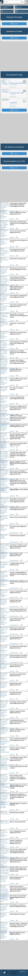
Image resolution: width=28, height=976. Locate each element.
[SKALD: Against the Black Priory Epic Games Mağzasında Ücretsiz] (5, 616)
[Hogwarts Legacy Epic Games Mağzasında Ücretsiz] (5, 716)
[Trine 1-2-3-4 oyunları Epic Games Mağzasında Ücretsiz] (5, 596)
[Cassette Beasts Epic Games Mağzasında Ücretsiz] (5, 624)
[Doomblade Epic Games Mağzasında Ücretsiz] (5, 373)
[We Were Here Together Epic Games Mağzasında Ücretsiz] (5, 633)
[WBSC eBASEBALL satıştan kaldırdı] (5, 492)
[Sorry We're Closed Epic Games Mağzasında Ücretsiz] (5, 680)
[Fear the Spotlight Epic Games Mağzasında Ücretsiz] (5, 836)
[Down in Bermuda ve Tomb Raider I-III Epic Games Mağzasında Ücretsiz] (5, 349)
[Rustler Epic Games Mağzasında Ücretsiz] (5, 530)
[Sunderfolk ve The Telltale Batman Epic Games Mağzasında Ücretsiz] (5, 358)
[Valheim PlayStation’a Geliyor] (5, 917)
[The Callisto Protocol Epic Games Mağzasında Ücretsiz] (5, 652)
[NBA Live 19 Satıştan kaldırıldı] (5, 823)
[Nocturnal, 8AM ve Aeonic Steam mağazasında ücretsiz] (5, 384)
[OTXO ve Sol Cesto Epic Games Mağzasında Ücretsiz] (5, 236)
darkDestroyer (15, 533)
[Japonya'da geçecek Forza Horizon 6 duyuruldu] (5, 881)
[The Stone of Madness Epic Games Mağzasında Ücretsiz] (5, 402)
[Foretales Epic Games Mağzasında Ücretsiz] (5, 244)
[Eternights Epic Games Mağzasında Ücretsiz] (5, 696)
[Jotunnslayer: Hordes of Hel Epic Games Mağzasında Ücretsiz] (5, 707)
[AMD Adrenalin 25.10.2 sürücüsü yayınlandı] (5, 807)
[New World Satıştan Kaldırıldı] (5, 538)
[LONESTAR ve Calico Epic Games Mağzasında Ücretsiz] (5, 338)
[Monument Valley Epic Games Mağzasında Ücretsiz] (5, 938)
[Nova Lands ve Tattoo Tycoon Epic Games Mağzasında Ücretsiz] (5, 273)
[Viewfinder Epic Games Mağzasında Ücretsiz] (5, 604)
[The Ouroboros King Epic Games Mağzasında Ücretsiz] (5, 310)
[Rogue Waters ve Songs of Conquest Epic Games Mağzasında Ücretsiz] (5, 321)
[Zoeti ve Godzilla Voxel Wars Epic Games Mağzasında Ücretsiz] (5, 744)
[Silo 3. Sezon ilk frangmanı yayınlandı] (5, 390)
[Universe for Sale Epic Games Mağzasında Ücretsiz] (5, 733)
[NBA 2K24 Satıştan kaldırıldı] (5, 813)
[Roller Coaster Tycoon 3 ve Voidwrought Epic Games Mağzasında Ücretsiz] (5, 293)
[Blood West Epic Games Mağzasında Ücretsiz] (5, 687)
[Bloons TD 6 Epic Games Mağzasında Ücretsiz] (5, 558)
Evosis (12, 219)
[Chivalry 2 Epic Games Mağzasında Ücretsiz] (5, 586)
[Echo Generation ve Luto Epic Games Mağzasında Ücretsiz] (5, 255)
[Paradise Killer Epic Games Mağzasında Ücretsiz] (5, 669)
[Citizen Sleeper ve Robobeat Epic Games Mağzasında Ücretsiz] (5, 301)
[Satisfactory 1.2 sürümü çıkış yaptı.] (5, 326)
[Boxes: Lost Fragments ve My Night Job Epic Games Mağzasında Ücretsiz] (5, 469)
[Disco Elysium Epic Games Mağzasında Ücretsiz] (5, 641)
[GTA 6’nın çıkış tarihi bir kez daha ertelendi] (5, 769)
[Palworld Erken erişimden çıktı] (5, 261)
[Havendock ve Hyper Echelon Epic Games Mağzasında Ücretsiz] (5, 430)
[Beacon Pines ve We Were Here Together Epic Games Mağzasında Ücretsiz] (5, 229)
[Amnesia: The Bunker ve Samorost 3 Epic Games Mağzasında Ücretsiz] (5, 847)
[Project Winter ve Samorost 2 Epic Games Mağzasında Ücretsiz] (5, 910)
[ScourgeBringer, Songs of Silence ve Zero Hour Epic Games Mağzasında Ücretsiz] (27, 765)
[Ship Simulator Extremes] (5, 83)
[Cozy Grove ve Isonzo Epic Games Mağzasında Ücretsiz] (5, 449)
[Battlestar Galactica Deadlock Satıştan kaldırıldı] (5, 752)
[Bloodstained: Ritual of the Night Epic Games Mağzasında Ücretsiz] (5, 663)
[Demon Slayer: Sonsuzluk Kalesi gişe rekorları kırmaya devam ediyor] (5, 901)
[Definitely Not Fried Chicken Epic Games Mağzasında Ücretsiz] (5, 513)
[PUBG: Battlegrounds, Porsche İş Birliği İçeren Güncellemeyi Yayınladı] (5, 792)
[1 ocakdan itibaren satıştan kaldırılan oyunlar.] (5, 567)
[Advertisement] (14, 56)
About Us (22, 971)
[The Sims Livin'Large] (5, 91)
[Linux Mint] (5, 99)
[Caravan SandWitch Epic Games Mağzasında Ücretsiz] (5, 218)
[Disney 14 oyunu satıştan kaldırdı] (5, 519)
